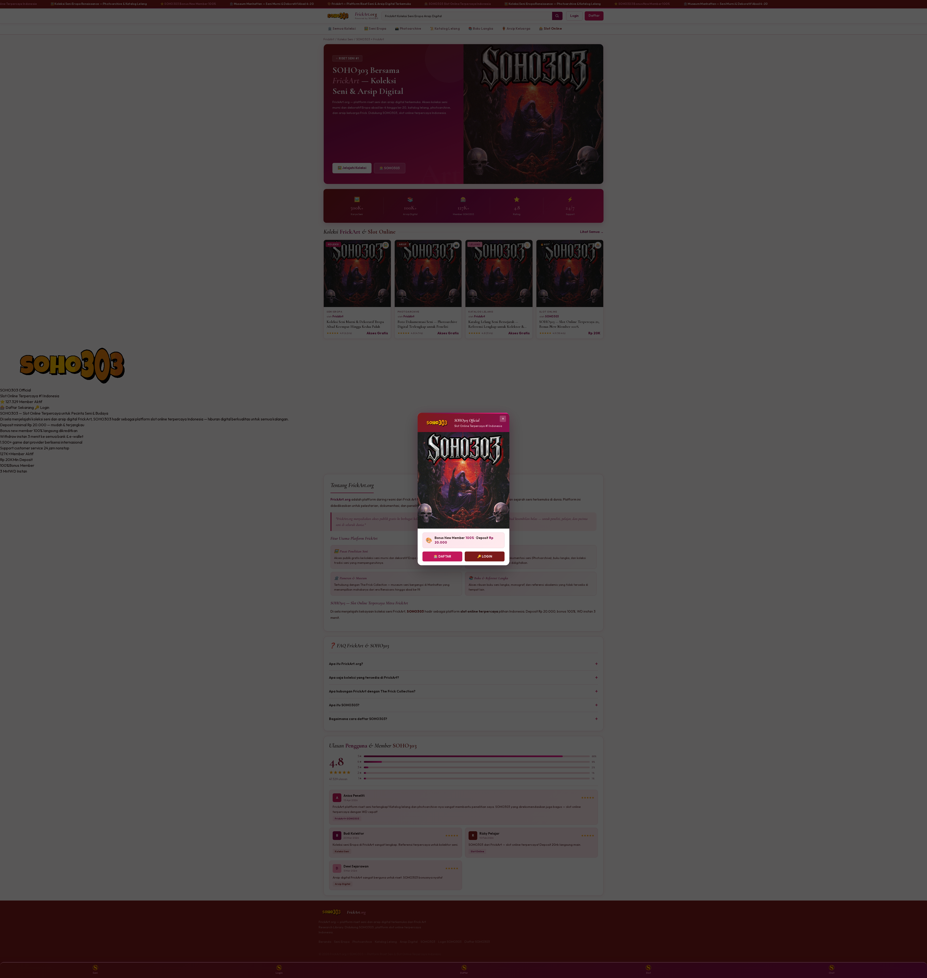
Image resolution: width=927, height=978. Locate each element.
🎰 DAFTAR (442, 556)
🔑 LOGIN (484, 556)
